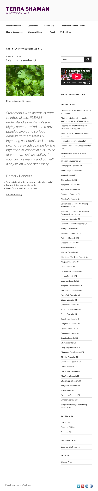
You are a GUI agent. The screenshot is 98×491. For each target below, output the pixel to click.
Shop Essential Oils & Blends (73, 26)
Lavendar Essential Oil (70, 281)
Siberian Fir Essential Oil (70, 199)
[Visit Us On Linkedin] (87, 487)
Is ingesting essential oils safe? (73, 141)
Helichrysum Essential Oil (71, 290)
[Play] (64, 82)
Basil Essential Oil (68, 390)
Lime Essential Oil (68, 266)
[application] (76, 76)
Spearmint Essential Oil (70, 194)
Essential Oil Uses (13, 26)
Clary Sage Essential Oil (70, 347)
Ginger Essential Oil (69, 300)
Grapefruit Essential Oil (70, 295)
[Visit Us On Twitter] (78, 487)
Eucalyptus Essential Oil (70, 319)
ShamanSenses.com (14, 32)
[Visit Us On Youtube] (83, 487)
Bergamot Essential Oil (70, 385)
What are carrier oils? (69, 400)
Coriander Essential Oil (70, 333)
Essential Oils (48, 26)
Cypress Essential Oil (69, 328)
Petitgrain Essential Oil (70, 228)
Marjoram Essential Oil (70, 262)
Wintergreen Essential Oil (71, 166)
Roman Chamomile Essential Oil (74, 224)
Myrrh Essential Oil (68, 247)
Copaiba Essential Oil (69, 338)
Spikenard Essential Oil (70, 189)
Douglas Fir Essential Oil (70, 324)
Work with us (65, 32)
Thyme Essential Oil (69, 180)
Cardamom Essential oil (70, 371)
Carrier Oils (33, 26)
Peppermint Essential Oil (71, 233)
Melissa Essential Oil (69, 252)
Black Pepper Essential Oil (71, 381)
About (52, 32)
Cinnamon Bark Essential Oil (72, 352)
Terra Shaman (28, 9)
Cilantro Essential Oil (21, 60)
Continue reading (14, 194)
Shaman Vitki (66, 462)
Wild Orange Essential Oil (71, 170)
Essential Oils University (70, 447)
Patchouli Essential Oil (70, 238)
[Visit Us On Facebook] (91, 487)
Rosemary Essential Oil (70, 219)
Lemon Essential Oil (69, 276)
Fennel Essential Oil (69, 314)
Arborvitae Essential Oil (70, 395)
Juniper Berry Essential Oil (71, 286)
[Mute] (84, 82)
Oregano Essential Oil (69, 243)
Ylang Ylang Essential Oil (71, 161)
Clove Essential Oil (68, 343)
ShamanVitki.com (35, 32)
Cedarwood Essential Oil (71, 362)
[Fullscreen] (88, 82)
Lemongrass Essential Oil (71, 271)
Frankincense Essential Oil (71, 309)
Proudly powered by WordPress (18, 485)
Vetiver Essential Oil (69, 175)
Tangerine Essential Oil (70, 185)
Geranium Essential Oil (70, 305)
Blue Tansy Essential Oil (70, 376)
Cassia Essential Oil (69, 366)
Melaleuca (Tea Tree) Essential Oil (74, 257)
